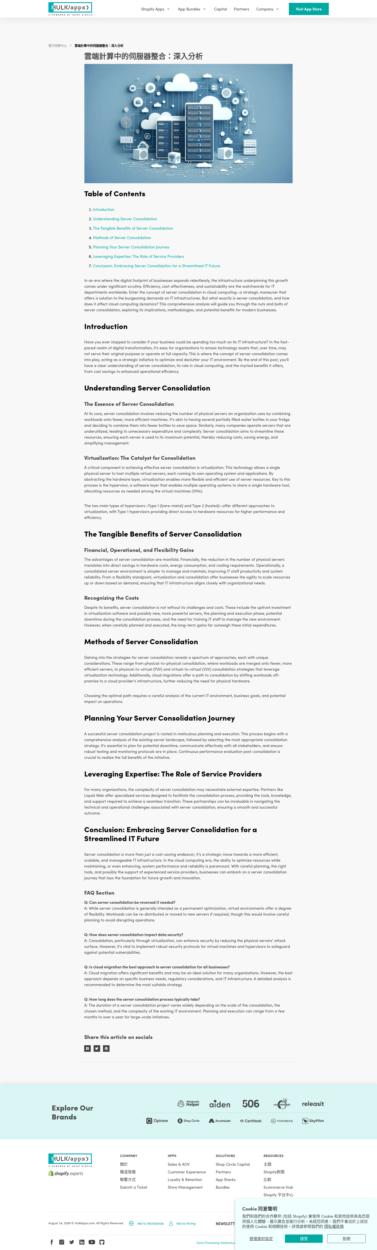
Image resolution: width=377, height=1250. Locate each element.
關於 (124, 1164)
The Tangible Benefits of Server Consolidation (133, 228)
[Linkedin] (82, 1242)
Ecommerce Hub (278, 1187)
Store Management (185, 1187)
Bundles (223, 1187)
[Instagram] (61, 1242)
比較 (267, 1179)
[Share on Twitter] (97, 1048)
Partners (223, 1171)
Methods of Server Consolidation (122, 237)
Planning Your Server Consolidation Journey (131, 247)
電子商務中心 (57, 45)
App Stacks (226, 1179)
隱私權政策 (334, 1226)
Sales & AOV (179, 1164)
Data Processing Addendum (216, 1242)
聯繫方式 (128, 1179)
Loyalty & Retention (185, 1179)
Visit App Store (309, 9)
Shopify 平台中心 (278, 1194)
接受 (304, 1238)
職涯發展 (128, 1171)
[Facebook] (51, 1242)
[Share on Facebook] (87, 1048)
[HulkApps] (70, 8)
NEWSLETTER (227, 1223)
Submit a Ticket (133, 1187)
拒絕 (346, 1238)
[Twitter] (72, 1242)
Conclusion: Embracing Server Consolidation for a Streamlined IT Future (156, 265)
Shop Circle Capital (233, 1164)
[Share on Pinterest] (106, 1048)
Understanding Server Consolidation (125, 218)
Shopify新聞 (274, 1171)
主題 (267, 1164)
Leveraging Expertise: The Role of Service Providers (138, 256)
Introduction (103, 209)
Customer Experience (187, 1171)
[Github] (102, 1242)
